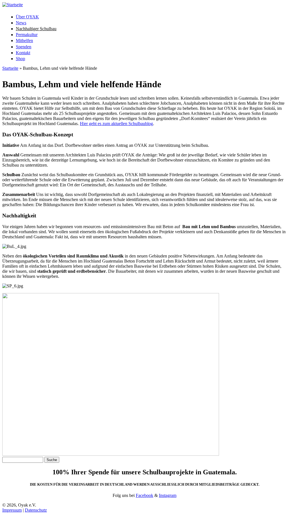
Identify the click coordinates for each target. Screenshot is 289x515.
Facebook (144, 495)
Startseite (10, 68)
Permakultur (27, 34)
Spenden (23, 46)
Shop (20, 58)
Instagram (167, 495)
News (21, 22)
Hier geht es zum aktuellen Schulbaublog (116, 123)
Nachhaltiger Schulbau (36, 28)
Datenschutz (36, 510)
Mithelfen (24, 40)
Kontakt (23, 52)
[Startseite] (12, 4)
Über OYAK (27, 16)
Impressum (12, 510)
